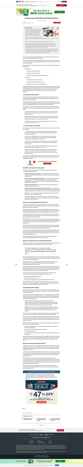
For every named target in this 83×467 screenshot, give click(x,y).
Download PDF (47, 163)
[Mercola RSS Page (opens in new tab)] (53, 435)
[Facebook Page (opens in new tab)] (30, 435)
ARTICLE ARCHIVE (33, 1)
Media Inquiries (39, 440)
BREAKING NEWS (27, 1)
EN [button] (55, 1)
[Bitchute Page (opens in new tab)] (48, 435)
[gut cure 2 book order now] (41, 15)
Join (43, 425)
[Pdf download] (27, 22)
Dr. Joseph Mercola (43, 20)
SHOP (64, 1)
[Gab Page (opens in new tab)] (37, 435)
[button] (61, 5)
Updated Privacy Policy (44, 455)
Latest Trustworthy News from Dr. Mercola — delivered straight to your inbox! (30, 430)
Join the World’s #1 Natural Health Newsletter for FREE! (24, 4)
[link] (22, 408)
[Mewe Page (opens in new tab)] (41, 435)
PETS (37, 1)
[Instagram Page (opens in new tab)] (31, 435)
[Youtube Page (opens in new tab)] (46, 435)
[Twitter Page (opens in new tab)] (33, 435)
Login (40, 425)
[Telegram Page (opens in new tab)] (35, 435)
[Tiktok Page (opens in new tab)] (44, 435)
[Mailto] (23, 410)
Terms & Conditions (38, 455)
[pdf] (24, 410)
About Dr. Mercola (32, 440)
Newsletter (50, 440)
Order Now (60, 461)
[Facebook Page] (22, 410)
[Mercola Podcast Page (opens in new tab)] (51, 435)
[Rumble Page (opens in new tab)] (50, 435)
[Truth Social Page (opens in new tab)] (38, 435)
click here (30, 451)
